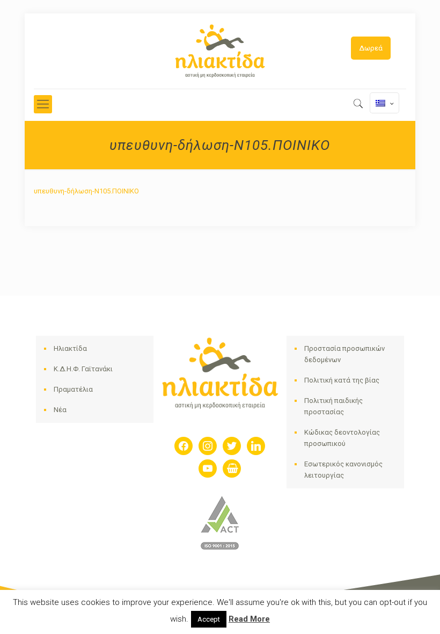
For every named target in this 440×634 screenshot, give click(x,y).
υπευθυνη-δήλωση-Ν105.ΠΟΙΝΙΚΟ (86, 191)
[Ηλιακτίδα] (220, 51)
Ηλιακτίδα (70, 348)
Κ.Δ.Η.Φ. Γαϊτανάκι (83, 369)
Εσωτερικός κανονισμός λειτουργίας (343, 469)
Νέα (60, 410)
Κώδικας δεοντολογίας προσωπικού (342, 438)
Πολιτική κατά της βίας (341, 380)
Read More (249, 619)
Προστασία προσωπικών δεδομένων (344, 354)
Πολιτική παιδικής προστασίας (333, 406)
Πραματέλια (73, 389)
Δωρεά (371, 48)
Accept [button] (208, 619)
